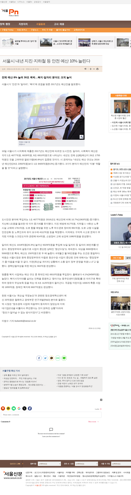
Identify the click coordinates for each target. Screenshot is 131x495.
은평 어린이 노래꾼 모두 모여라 (70, 383)
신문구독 (29, 472)
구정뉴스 (34, 30)
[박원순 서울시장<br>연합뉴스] (51, 94)
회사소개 (29, 476)
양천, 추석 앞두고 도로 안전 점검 (71, 381)
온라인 (48, 472)
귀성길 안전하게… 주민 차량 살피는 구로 (20, 378)
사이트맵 (126, 472)
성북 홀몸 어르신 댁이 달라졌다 (16, 375)
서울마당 (60, 472)
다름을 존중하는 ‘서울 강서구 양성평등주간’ (75, 386)
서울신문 (3, 2)
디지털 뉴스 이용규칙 (115, 476)
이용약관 (61, 476)
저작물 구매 (70, 472)
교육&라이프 (79, 30)
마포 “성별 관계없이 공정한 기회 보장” (73, 375)
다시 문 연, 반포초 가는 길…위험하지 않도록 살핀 (77, 378)
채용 (54, 476)
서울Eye (12, 2)
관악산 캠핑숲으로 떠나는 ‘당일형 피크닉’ (20, 382)
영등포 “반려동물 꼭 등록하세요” (17, 388)
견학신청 (80, 472)
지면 (43, 472)
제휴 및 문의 (116, 472)
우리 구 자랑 (47, 30)
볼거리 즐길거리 (63, 30)
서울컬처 (46, 2)
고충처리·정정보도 (103, 472)
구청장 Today (7, 30)
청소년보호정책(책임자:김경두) (93, 476)
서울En (29, 2)
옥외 (52, 472)
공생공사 (37, 2)
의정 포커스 (22, 30)
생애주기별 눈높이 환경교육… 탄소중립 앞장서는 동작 (25, 385)
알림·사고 (38, 476)
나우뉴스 (21, 2)
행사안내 (47, 476)
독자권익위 (90, 472)
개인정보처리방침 (73, 476)
